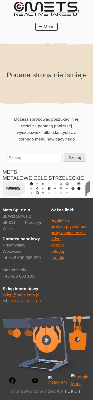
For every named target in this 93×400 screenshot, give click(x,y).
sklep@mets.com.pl (21, 295)
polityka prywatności (69, 226)
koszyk (57, 245)
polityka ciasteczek (68, 233)
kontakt (57, 257)
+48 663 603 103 (25, 301)
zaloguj (57, 251)
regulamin (60, 220)
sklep (56, 239)
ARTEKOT (69, 391)
